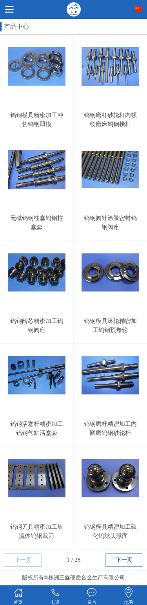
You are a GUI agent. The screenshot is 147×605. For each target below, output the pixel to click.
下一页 (124, 560)
